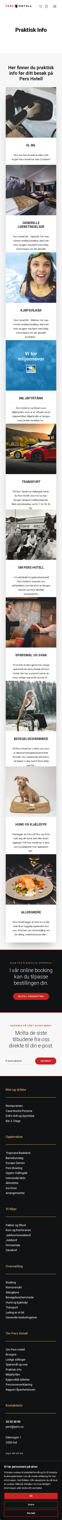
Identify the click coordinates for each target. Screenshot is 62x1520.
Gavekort (11, 1250)
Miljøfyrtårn (31, 398)
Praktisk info (43, 95)
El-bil (31, 145)
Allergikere (31, 912)
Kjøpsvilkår (31, 310)
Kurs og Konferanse (18, 1230)
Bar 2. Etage (13, 1121)
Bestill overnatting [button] (31, 996)
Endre (31, 1504)
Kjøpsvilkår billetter (18, 1379)
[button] (54, 6)
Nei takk (31, 1513)
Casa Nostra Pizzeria (19, 1111)
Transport (31, 482)
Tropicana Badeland (18, 1153)
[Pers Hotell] (19, 6)
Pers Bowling (14, 1168)
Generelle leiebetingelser (31, 225)
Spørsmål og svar (31, 655)
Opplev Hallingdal (16, 1173)
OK (31, 1496)
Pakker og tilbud (16, 1225)
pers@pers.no (15, 1426)
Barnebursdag (14, 1158)
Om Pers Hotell (31, 567)
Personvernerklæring (19, 1384)
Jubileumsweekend (18, 1235)
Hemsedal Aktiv (16, 1178)
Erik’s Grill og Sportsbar (20, 1115)
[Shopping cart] (45, 6)
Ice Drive (11, 1188)
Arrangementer (15, 1193)
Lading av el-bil (15, 1312)
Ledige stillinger (16, 1359)
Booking (11, 1282)
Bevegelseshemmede (31, 739)
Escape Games (15, 1163)
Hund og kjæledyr (31, 824)
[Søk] (39, 6)
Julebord (11, 1240)
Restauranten (14, 1105)
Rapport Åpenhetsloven (20, 1389)
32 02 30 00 (13, 1421)
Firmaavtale (13, 1245)
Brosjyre (11, 1354)
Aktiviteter (12, 1183)
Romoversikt (14, 1287)
